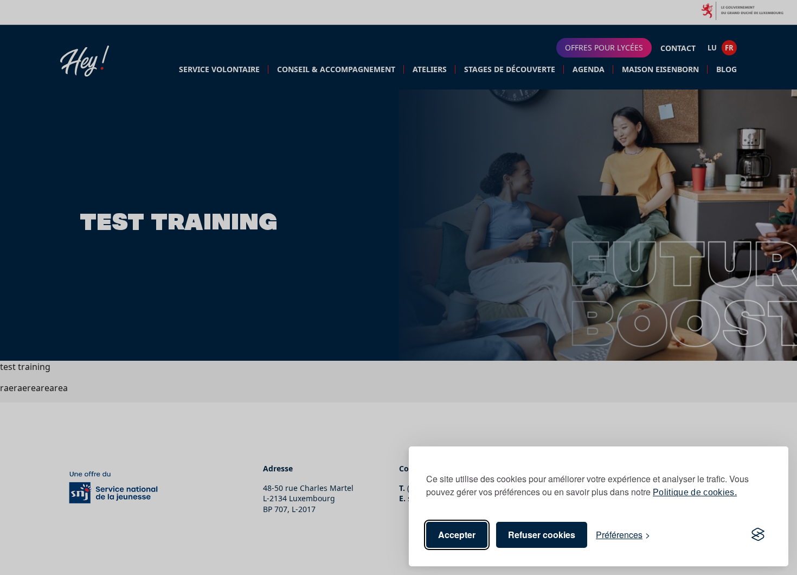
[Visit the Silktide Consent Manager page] (758, 535)
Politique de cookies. (695, 492)
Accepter (456, 534)
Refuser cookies (541, 534)
